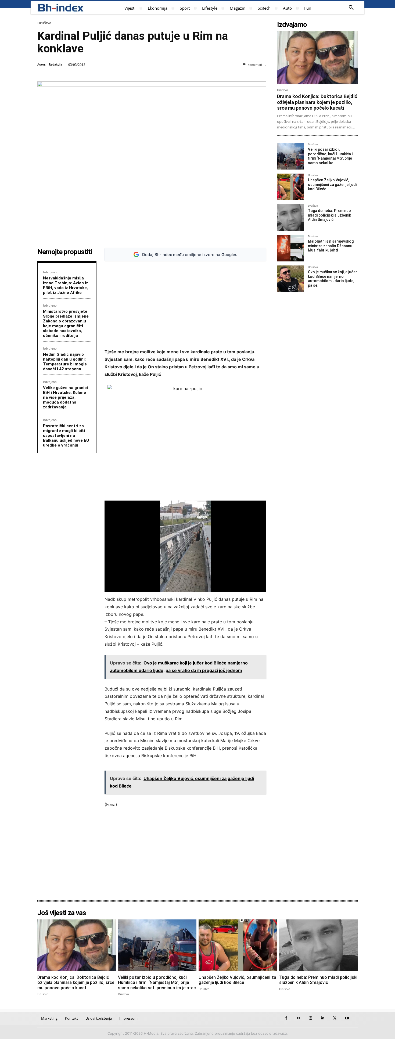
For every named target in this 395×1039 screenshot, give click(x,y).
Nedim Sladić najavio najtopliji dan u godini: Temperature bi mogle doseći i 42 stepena (65, 361)
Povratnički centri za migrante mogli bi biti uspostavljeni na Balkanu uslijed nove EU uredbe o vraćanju (66, 435)
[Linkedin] (322, 1018)
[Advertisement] (185, 305)
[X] (334, 1018)
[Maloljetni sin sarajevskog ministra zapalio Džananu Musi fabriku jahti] (290, 248)
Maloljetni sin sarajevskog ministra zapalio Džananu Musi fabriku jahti (331, 246)
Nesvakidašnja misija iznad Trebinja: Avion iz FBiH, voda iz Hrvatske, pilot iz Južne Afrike (65, 285)
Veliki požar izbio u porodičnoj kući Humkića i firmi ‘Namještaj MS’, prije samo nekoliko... (330, 156)
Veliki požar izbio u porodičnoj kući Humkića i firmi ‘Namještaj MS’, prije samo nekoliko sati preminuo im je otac (157, 982)
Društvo (44, 22)
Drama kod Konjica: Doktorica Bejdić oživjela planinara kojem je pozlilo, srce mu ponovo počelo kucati (317, 102)
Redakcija (55, 64)
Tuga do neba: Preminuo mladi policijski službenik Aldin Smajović (329, 215)
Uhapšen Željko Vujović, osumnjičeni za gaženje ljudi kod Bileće (332, 184)
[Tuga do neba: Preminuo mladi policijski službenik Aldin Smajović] (290, 217)
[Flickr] (298, 1018)
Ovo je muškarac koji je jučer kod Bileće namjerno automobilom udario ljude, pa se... (332, 278)
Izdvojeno (50, 272)
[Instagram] (310, 1018)
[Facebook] (286, 1018)
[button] (351, 7)
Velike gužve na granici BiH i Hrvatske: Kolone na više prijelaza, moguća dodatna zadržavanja (65, 397)
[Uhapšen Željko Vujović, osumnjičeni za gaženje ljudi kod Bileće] (290, 187)
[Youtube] (346, 1018)
